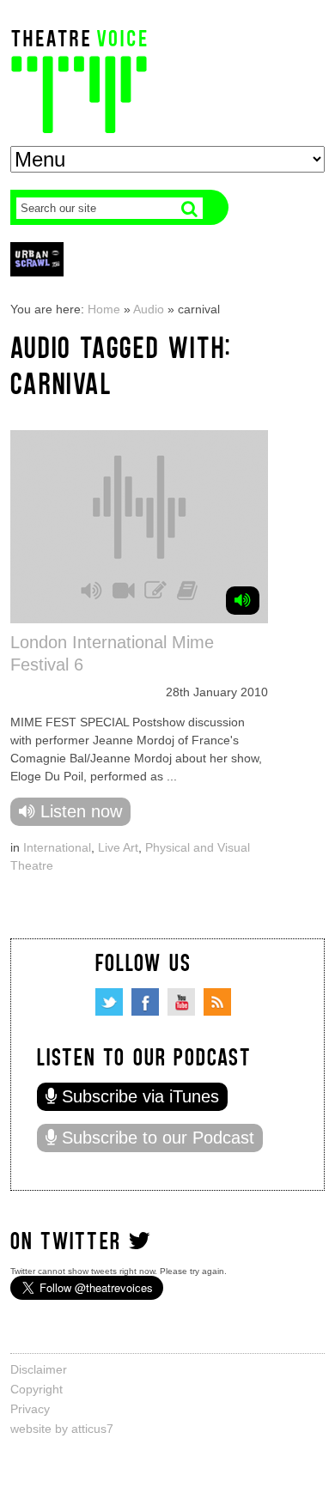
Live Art (118, 847)
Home (104, 309)
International (57, 847)
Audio (148, 309)
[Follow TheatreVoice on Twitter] (109, 1002)
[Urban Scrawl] (37, 259)
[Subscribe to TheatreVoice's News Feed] (217, 1002)
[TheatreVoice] (79, 79)
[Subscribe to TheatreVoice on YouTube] (181, 1002)
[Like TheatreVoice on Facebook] (145, 1002)
